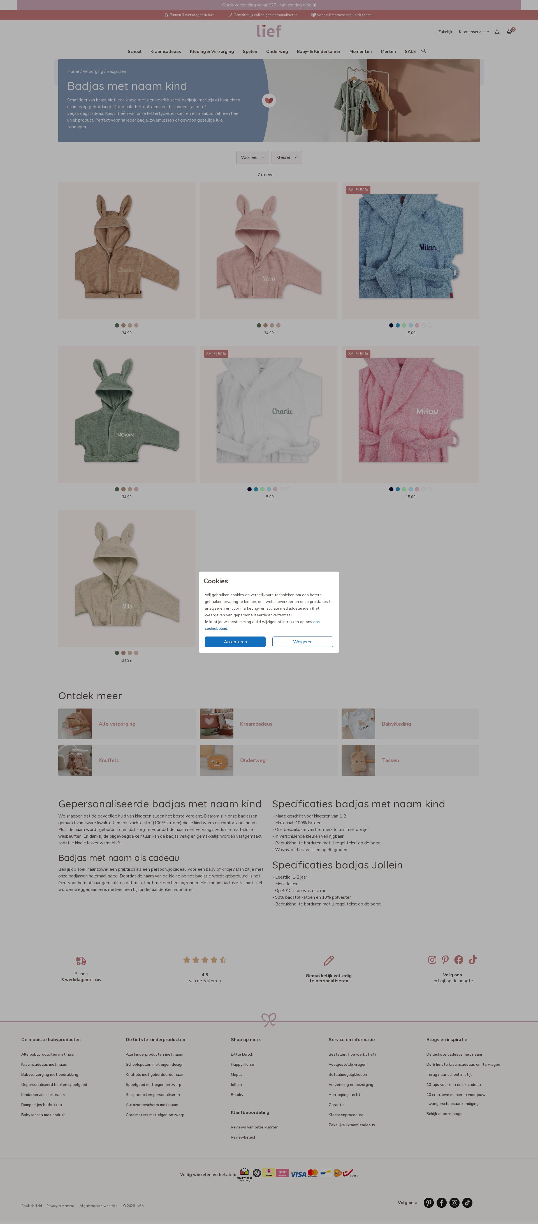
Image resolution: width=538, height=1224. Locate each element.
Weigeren (302, 642)
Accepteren (235, 642)
